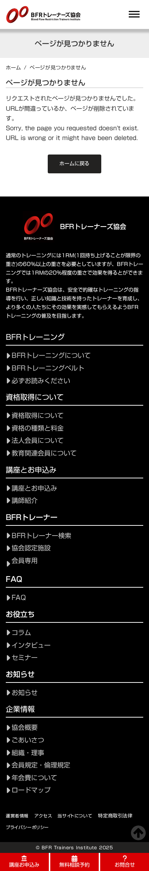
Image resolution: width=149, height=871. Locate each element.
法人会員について (38, 440)
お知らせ (25, 692)
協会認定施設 (31, 548)
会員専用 (25, 560)
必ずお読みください (41, 380)
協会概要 (25, 727)
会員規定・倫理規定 (41, 765)
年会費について (34, 777)
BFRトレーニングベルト (48, 368)
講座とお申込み (34, 488)
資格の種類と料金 (38, 428)
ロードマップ (31, 790)
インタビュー (31, 645)
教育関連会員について (44, 453)
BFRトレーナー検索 (41, 535)
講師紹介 (25, 500)
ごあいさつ (28, 740)
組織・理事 (28, 752)
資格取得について (38, 415)
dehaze (134, 14)
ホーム (13, 68)
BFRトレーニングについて (51, 355)
